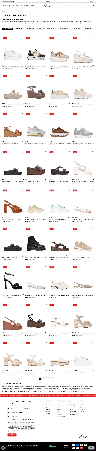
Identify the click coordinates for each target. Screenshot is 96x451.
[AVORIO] (92, 218)
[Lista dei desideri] (91, 5)
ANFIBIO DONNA (87, 28)
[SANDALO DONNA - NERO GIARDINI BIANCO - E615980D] (36, 355)
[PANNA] (47, 179)
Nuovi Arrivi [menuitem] (31, 5)
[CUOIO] (93, 65)
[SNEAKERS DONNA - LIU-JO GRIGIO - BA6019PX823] (83, 126)
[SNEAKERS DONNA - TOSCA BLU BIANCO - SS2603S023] (83, 355)
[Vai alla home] (48, 5)
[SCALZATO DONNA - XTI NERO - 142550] (13, 240)
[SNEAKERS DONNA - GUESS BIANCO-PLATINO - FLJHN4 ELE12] (36, 126)
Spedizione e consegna (60, 408)
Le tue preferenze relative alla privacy (73, 413)
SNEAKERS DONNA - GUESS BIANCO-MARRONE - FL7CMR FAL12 (36, 66)
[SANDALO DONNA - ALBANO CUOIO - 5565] (13, 202)
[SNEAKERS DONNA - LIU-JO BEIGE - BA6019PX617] (60, 50)
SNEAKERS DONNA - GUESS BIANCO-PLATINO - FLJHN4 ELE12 (36, 143)
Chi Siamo (48, 404)
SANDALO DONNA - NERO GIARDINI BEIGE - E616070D (83, 334)
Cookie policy (72, 406)
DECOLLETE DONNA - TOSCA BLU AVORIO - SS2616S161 (83, 219)
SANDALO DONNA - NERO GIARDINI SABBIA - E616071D (13, 372)
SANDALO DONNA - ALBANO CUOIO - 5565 (11, 219)
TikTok (81, 409)
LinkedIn (82, 411)
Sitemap (48, 413)
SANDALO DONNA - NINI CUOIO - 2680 (10, 143)
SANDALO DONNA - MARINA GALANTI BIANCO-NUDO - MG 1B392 (83, 181)
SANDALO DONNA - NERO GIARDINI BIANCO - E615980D (36, 372)
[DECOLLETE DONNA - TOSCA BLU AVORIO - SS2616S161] (83, 202)
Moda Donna (9, 11)
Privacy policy (72, 404)
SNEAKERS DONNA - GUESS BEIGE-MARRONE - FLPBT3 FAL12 (60, 143)
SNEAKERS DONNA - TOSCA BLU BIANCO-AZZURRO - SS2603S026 (60, 219)
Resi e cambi (60, 406)
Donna (4, 5)
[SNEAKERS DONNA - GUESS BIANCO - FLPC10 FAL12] (13, 50)
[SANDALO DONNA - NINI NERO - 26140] (36, 317)
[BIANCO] (92, 65)
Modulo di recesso (61, 416)
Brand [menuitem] (17, 5)
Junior (12, 5)
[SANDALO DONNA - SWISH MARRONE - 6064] (60, 240)
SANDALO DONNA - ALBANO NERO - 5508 (11, 295)
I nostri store (49, 406)
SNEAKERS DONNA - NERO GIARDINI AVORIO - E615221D (83, 105)
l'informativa (16, 419)
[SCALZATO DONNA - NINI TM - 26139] (36, 164)
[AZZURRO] (93, 218)
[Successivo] (56, 379)
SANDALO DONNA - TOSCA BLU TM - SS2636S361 (36, 105)
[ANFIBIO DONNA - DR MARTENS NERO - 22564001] (36, 240)
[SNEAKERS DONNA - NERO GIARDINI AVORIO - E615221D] (83, 88)
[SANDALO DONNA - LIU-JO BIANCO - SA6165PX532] (83, 50)
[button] (92, 1)
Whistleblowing (72, 411)
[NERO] (23, 179)
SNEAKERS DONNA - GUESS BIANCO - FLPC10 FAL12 (13, 66)
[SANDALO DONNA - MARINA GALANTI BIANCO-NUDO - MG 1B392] (83, 164)
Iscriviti (12, 435)
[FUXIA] (23, 256)
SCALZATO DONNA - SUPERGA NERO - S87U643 (12, 181)
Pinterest (82, 407)
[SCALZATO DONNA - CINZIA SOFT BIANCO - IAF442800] (60, 355)
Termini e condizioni (71, 408)
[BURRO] (23, 141)
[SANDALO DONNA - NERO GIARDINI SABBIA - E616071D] (13, 355)
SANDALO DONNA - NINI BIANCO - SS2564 (58, 334)
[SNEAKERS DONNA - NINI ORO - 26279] (60, 88)
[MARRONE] (66, 256)
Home (3, 11)
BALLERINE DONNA (76, 28)
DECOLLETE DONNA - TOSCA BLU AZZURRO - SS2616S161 (36, 295)
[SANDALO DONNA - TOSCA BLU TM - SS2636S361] (36, 88)
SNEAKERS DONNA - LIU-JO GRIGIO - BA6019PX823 (83, 143)
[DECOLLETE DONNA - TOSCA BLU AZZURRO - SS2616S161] (36, 278)
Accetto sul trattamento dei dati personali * (22, 419)
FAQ (58, 411)
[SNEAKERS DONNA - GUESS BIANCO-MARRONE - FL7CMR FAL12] (36, 50)
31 (52, 379)
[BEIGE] (70, 218)
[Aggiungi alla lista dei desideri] (22, 37)
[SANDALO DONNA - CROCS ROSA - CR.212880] (13, 88)
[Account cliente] (89, 5)
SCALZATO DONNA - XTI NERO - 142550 (10, 257)
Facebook (82, 404)
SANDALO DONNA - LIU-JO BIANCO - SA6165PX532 (83, 66)
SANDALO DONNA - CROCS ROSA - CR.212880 (12, 105)
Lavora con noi (49, 407)
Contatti (59, 404)
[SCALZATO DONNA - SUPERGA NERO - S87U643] (13, 164)
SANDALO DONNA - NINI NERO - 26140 (33, 334)
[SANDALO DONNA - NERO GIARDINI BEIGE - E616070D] (83, 317)
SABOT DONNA (40, 28)
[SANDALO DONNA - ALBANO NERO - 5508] (13, 278)
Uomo (8, 5)
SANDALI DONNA (30, 28)
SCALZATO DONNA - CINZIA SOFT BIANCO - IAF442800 (60, 372)
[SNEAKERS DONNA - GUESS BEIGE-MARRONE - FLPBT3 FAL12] (60, 126)
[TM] (45, 179)
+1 (70, 332)
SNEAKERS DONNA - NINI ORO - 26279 (57, 105)
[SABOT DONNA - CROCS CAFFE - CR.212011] (60, 164)
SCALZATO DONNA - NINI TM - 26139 (33, 181)
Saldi (21, 5)
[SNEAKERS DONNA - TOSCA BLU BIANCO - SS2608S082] (60, 278)
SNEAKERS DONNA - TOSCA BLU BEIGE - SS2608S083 (36, 219)
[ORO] (69, 103)
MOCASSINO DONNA (64, 28)
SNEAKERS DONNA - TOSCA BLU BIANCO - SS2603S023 (83, 372)
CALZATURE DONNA (7, 28)
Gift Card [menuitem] (26, 5)
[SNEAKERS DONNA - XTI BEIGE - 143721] (83, 240)
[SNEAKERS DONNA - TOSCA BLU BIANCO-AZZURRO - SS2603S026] (60, 202)
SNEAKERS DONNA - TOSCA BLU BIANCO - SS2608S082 (60, 295)
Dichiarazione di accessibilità (61, 413)
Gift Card (48, 409)
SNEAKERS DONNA (19, 28)
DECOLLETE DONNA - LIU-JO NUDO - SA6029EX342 (83, 295)
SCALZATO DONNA (51, 28)
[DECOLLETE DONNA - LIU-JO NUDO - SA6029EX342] (83, 278)
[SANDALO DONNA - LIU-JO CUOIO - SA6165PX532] (13, 317)
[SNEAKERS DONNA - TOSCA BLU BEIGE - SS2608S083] (36, 202)
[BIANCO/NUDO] (92, 179)
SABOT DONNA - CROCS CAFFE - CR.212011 (58, 181)
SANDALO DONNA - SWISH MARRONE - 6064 (58, 257)
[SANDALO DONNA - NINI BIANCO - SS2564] (60, 317)
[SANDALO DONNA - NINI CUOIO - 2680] (13, 126)
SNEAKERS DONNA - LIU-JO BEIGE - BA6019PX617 (59, 66)
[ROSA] (23, 103)
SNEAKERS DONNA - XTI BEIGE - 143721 (80, 257)
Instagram (82, 406)
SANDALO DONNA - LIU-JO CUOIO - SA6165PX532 (13, 334)
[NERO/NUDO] (93, 179)
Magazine (48, 411)
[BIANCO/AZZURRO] (69, 218)
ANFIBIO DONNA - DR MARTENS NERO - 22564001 (36, 257)
